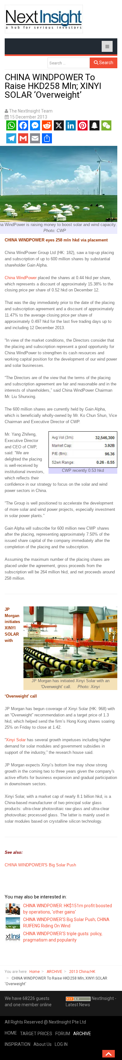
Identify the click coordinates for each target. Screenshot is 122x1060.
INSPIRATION (17, 1044)
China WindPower (21, 277)
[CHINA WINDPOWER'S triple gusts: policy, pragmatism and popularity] (13, 936)
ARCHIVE (54, 971)
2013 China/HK (82, 971)
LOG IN (61, 1044)
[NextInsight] (44, 19)
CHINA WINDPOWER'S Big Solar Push (41, 865)
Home (34, 971)
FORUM (62, 1033)
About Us (42, 1044)
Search (105, 62)
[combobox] (69, 63)
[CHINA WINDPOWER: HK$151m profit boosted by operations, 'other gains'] (13, 908)
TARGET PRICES (36, 1033)
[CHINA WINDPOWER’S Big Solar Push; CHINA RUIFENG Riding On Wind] (13, 922)
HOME (11, 1032)
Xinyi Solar (16, 739)
